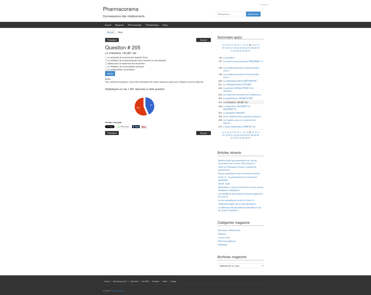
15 (253, 44)
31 (232, 50)
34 (240, 50)
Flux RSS (145, 281)
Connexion (264, 4)
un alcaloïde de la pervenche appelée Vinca (127, 57)
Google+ (174, 281)
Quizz (165, 24)
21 (232, 47)
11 (241, 44)
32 (235, 50)
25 (243, 47)
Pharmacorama (121, 8)
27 (249, 47)
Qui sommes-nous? (120, 281)
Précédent (112, 40)
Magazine (119, 24)
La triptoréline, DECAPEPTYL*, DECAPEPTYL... (237, 108)
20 (229, 47)
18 (223, 47)
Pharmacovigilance (226, 241)
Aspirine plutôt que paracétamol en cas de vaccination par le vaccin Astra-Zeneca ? (237, 162)
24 (240, 47)
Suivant (203, 40)
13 (247, 44)
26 (246, 47)
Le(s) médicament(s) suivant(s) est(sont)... (242, 116)
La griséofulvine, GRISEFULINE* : (238, 98)
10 (238, 44)
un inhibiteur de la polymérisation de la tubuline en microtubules (136, 60)
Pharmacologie (135, 24)
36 (246, 50)
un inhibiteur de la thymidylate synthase (125, 66)
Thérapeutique (152, 24)
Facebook (155, 281)
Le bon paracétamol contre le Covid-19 (236, 200)
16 (255, 44)
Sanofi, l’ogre (224, 183)
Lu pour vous (224, 237)
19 (226, 47)
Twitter (165, 281)
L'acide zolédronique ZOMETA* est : (239, 126)
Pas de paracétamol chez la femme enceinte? (239, 173)
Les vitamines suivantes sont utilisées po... (242, 94)
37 (249, 50)
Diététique (222, 244)
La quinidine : (229, 57)
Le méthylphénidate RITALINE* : (238, 84)
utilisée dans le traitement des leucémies (126, 63)
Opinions (222, 233)
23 (238, 47)
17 (258, 44)
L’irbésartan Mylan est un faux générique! (237, 203)
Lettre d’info (134, 281)
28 (252, 47)
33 (238, 50)
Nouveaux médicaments (229, 230)
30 (258, 47)
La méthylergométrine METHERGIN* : (240, 80)
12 (244, 44)
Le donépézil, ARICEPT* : (235, 112)
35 (243, 50)
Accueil (108, 24)
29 (255, 47)
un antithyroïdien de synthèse (121, 69)
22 (235, 47)
